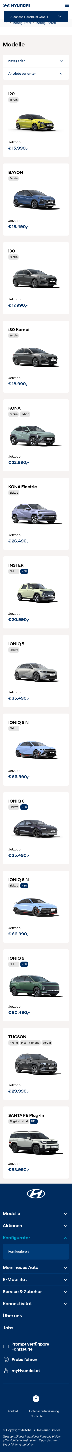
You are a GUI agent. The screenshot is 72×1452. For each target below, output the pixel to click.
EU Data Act (36, 1416)
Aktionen (12, 1226)
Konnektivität (17, 1304)
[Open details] (59, 17)
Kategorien (16, 61)
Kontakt (13, 1411)
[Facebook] (36, 1399)
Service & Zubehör (22, 1291)
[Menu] (67, 5)
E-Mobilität (15, 1279)
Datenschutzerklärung (44, 1411)
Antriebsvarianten (22, 74)
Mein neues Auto (20, 1267)
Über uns (12, 1316)
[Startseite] (36, 1192)
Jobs (8, 1328)
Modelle (11, 1213)
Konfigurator (16, 1238)
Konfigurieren (18, 1252)
